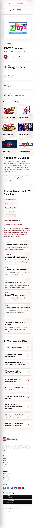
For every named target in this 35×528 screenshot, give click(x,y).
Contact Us (6, 480)
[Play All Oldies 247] (9, 144)
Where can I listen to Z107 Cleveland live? (14, 355)
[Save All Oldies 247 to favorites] (3, 140)
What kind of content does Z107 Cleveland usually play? (15, 363)
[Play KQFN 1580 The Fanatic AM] (9, 110)
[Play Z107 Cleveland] (6, 57)
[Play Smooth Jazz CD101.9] (25, 127)
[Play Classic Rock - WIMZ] (9, 127)
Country (9, 10)
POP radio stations (10, 212)
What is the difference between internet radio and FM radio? (14, 406)
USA (14, 10)
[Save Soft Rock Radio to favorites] (20, 106)
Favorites (5, 462)
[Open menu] (3, 3)
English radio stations (11, 203)
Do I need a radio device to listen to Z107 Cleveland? (14, 424)
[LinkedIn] (15, 488)
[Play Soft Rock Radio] (25, 110)
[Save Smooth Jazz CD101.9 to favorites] (20, 123)
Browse (5, 460)
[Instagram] (12, 488)
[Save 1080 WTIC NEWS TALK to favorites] (20, 140)
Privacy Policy (7, 474)
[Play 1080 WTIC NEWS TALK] (25, 144)
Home (3, 10)
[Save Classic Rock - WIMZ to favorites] (3, 123)
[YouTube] (19, 488)
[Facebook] (4, 488)
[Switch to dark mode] (31, 3)
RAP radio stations (10, 216)
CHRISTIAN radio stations (12, 220)
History (5, 464)
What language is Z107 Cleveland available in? (13, 372)
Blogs (4, 466)
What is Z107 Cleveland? (13, 347)
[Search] (25, 3)
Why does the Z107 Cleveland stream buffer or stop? (15, 416)
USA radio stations (10, 199)
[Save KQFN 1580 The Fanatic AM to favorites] (3, 106)
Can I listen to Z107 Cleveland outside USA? (15, 389)
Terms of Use (6, 478)
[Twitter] (8, 488)
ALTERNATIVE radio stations (13, 224)
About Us (5, 476)
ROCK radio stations (11, 208)
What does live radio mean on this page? (15, 397)
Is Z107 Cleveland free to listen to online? (13, 380)
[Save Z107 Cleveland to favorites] (20, 57)
